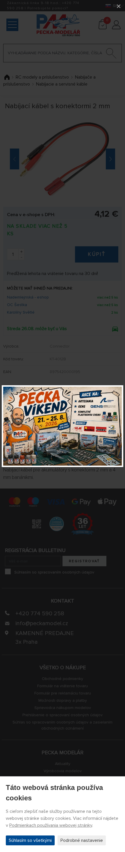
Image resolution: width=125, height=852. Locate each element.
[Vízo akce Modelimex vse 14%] (62, 426)
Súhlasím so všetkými (30, 840)
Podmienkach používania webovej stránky (50, 825)
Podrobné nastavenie (81, 840)
